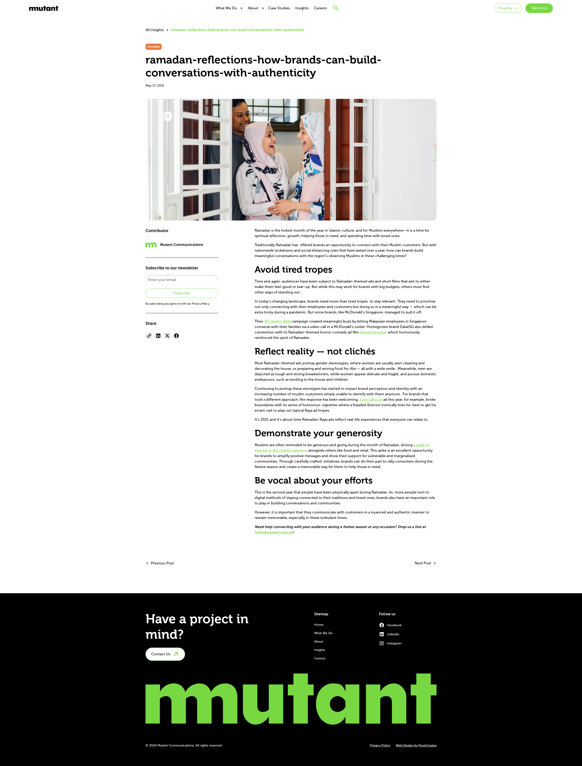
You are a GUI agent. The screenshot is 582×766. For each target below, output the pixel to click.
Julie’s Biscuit (370, 399)
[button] (228, 8)
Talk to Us (539, 8)
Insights (302, 8)
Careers (320, 8)
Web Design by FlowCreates (416, 745)
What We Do (226, 8)
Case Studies (279, 8)
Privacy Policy (380, 745)
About (253, 8)
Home (319, 624)
